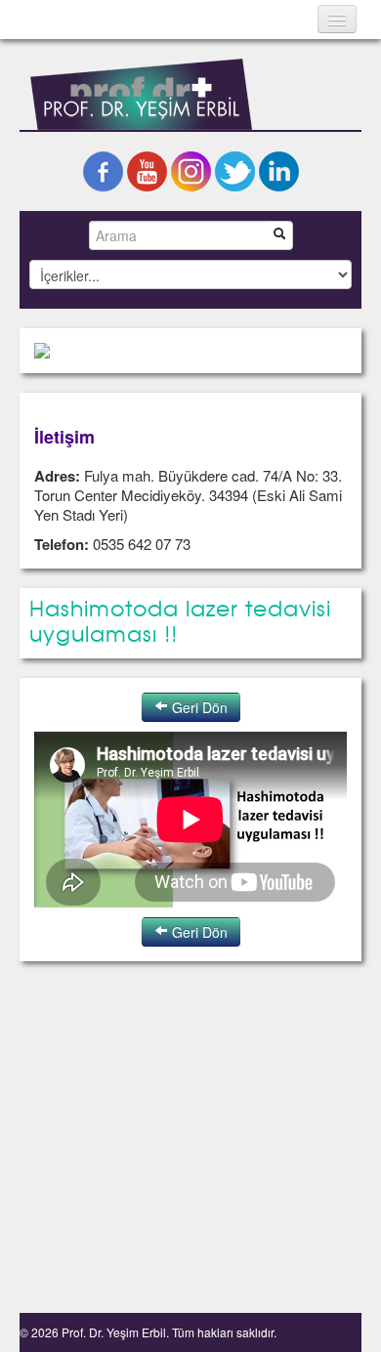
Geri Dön (198, 707)
